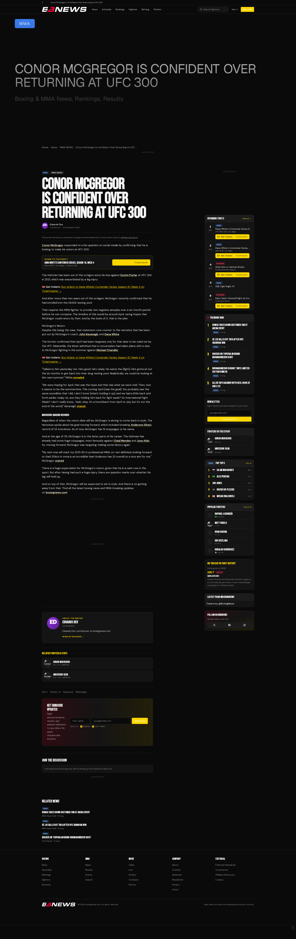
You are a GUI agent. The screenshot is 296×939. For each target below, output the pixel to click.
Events (88, 874)
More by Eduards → (73, 636)
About (175, 865)
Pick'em (157, 9)
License (219, 879)
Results (89, 869)
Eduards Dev (56, 224)
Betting (145, 9)
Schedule (106, 9)
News (95, 9)
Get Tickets (133, 262)
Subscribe (247, 9)
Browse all (247, 507)
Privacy (176, 884)
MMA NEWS (66, 147)
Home (45, 147)
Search (89, 879)
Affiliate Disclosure (225, 874)
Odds (131, 865)
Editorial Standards (226, 865)
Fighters (133, 9)
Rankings (120, 9)
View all (248, 463)
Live (131, 869)
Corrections (222, 869)
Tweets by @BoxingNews (220, 603)
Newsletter (177, 879)
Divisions (46, 884)
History (132, 884)
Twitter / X (55, 692)
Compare (133, 879)
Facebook (68, 692)
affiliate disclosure (129, 237)
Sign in (235, 9)
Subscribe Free (229, 419)
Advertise (177, 874)
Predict (132, 874)
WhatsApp (81, 692)
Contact (176, 869)
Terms (175, 889)
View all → (246, 218)
